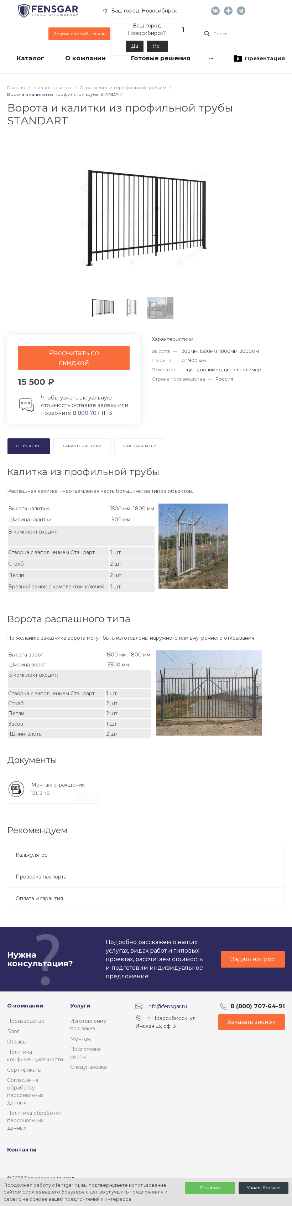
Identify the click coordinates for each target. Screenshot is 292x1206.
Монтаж (80, 1039)
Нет (157, 46)
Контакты (22, 1149)
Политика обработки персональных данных (34, 1120)
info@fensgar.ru (167, 1006)
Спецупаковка (88, 1067)
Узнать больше (264, 1187)
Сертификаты (24, 1070)
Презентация (265, 58)
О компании (25, 1005)
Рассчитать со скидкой (74, 358)
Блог (13, 1031)
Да (134, 46)
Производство (26, 1021)
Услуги (80, 1005)
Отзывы (16, 1041)
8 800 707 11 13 (92, 412)
